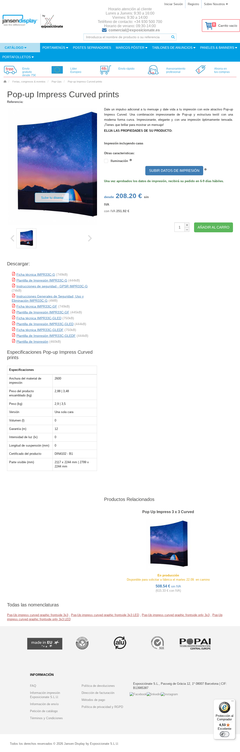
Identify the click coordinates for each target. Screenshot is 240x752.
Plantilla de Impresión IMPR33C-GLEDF (46, 336)
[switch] (224, 734)
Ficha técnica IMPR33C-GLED (38, 318)
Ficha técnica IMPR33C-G (35, 274)
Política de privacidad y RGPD (102, 707)
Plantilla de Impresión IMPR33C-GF (42, 312)
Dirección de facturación (98, 693)
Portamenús (54, 47)
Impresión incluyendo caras (115, 143)
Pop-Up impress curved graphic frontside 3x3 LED (105, 615)
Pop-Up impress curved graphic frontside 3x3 (37, 615)
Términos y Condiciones (46, 718)
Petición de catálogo (44, 711)
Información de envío (44, 704)
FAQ (33, 686)
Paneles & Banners (217, 47)
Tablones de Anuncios (172, 47)
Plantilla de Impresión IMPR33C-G (41, 280)
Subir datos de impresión (174, 171)
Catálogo (14, 47)
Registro (193, 4)
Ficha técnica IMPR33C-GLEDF (40, 330)
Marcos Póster (130, 47)
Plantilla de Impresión (32, 341)
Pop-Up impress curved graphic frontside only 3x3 (176, 615)
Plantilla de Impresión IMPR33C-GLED (45, 324)
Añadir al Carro (213, 227)
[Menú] (232, 702)
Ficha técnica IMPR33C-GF (36, 306)
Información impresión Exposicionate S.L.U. (45, 695)
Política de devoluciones (98, 686)
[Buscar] (172, 37)
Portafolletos (17, 57)
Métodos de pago (93, 700)
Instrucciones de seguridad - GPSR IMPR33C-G (52, 286)
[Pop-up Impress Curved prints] (26, 238)
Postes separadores (92, 47)
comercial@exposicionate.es (134, 30)
